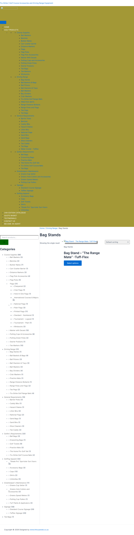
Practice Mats (26, 160)
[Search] (4, 242)
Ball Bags (24, 154)
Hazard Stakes (27, 127)
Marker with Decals (17, 330)
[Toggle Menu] (3, 22)
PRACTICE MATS (27, 102)
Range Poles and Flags (30, 107)
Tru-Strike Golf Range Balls (31, 99)
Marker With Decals (28, 58)
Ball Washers (26, 35)
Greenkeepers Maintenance (27, 171)
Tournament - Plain (21, 323)
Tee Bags (24, 69)
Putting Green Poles (29, 63)
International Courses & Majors (26, 297)
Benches (24, 38)
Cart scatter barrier (28, 44)
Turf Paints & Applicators (20, 503)
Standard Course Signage (31, 188)
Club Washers (26, 96)
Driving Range (22, 77)
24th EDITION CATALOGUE (15, 213)
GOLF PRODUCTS (11, 30)
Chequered (18, 286)
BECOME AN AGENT (12, 224)
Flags (23, 49)
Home (42, 228)
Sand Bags (25, 138)
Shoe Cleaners (26, 141)
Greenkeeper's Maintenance (15, 483)
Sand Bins (25, 135)
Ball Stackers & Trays (29, 88)
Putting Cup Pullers (28, 182)
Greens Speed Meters (29, 179)
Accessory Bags (27, 196)
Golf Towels (25, 202)
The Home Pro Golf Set (30, 163)
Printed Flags (19, 311)
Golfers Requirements (25, 152)
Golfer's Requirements (13, 434)
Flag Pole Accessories (29, 55)
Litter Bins (25, 130)
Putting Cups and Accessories (33, 60)
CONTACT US (9, 221)
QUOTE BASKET (10, 215)
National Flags (26, 132)
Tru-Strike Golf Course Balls (32, 166)
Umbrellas (25, 210)
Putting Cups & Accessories (21, 334)
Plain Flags (18, 308)
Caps (23, 199)
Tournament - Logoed (22, 319)
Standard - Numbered (22, 315)
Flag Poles (25, 52)
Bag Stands (25, 80)
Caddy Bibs (25, 124)
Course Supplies (23, 33)
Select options (73, 263)
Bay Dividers (26, 94)
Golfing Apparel (23, 193)
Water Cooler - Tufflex (30, 149)
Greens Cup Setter (28, 174)
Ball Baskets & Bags (28, 82)
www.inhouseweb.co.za (39, 530)
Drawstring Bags (27, 157)
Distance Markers (28, 46)
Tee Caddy (25, 143)
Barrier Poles (26, 118)
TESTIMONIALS (10, 218)
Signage (20, 185)
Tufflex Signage (27, 190)
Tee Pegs (24, 110)
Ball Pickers (25, 85)
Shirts (23, 204)
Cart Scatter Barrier (18, 269)
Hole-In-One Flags (21, 294)
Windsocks (25, 74)
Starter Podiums (27, 66)
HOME (6, 27)
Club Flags (18, 290)
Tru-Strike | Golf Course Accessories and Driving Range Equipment (26, 3)
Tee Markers (26, 71)
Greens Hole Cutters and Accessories (36, 177)
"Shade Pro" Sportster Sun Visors (34, 207)
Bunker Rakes (26, 41)
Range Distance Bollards (30, 105)
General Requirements (25, 116)
